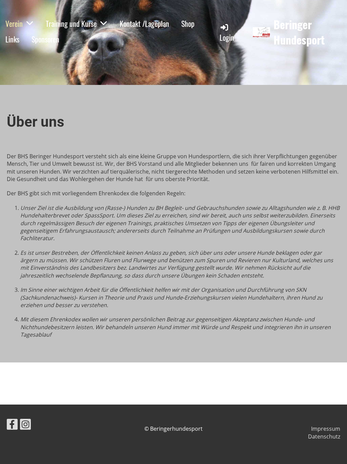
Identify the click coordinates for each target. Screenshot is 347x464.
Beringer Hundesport (299, 32)
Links (12, 39)
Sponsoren (45, 39)
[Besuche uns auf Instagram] (25, 425)
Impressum (325, 428)
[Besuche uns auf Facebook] (12, 425)
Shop (188, 23)
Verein (14, 23)
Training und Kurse (71, 23)
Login (227, 37)
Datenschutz (324, 436)
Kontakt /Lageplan (144, 23)
